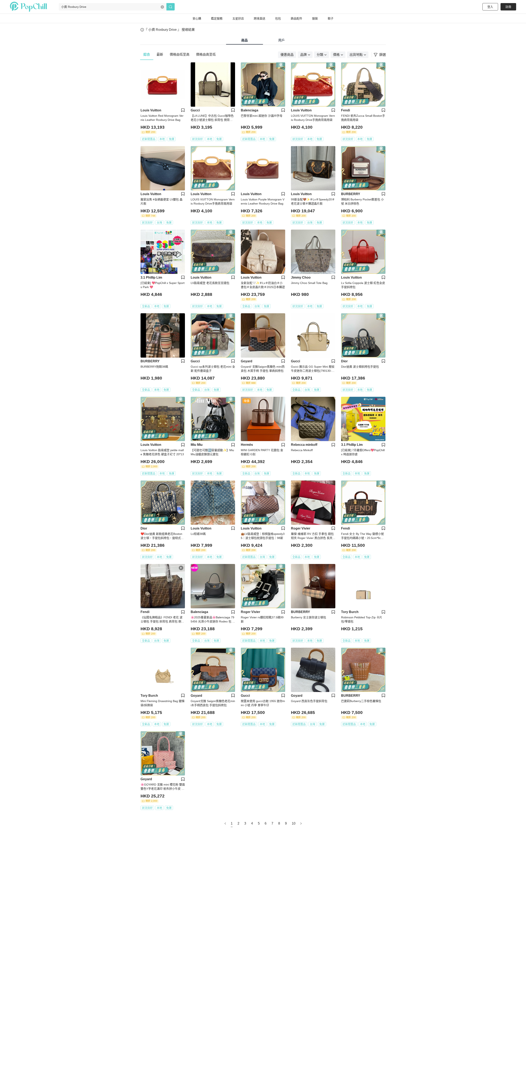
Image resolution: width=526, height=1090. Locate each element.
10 (293, 823)
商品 (244, 40)
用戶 (281, 40)
